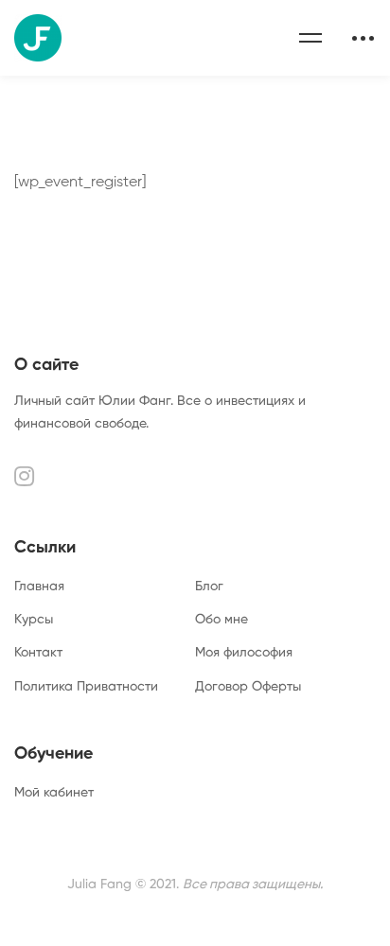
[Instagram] (24, 476)
